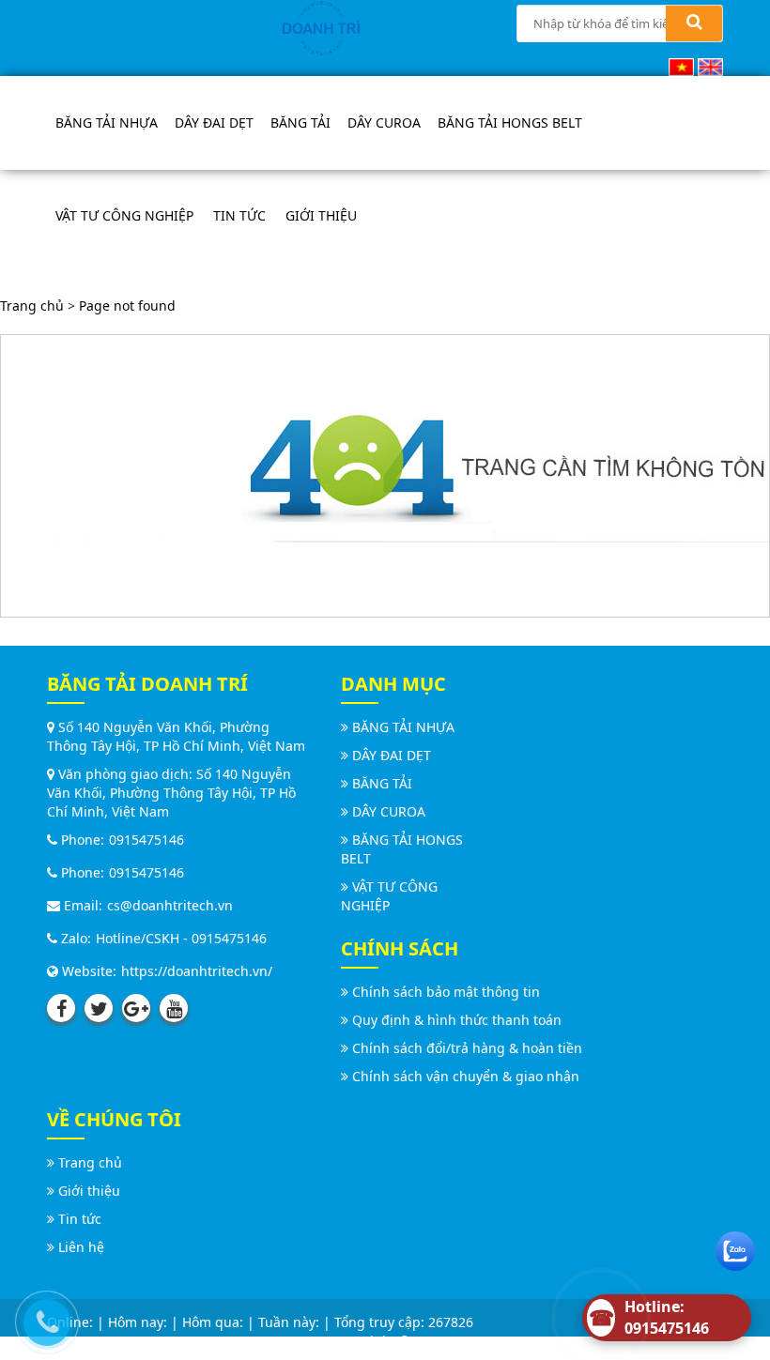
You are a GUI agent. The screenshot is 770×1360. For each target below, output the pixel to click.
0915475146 (146, 839)
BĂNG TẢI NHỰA (106, 122)
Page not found (127, 305)
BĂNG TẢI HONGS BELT (510, 122)
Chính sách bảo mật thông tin (446, 992)
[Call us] (42, 1318)
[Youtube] (174, 1008)
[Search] (694, 23)
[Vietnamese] (681, 65)
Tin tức (239, 215)
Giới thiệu (321, 215)
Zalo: (74, 938)
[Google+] (136, 1008)
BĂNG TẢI (300, 122)
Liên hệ (81, 1247)
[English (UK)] (710, 65)
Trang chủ (32, 305)
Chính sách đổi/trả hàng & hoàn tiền (467, 1048)
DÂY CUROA (384, 122)
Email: (81, 905)
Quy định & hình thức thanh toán (457, 1020)
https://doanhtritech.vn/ (196, 971)
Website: (87, 971)
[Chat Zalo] (735, 1247)
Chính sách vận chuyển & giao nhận (465, 1076)
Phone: (80, 839)
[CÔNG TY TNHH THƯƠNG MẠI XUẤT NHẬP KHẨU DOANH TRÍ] (321, 27)
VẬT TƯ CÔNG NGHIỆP (124, 215)
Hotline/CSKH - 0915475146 (181, 938)
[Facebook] (61, 1008)
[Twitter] (99, 1008)
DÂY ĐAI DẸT (214, 122)
